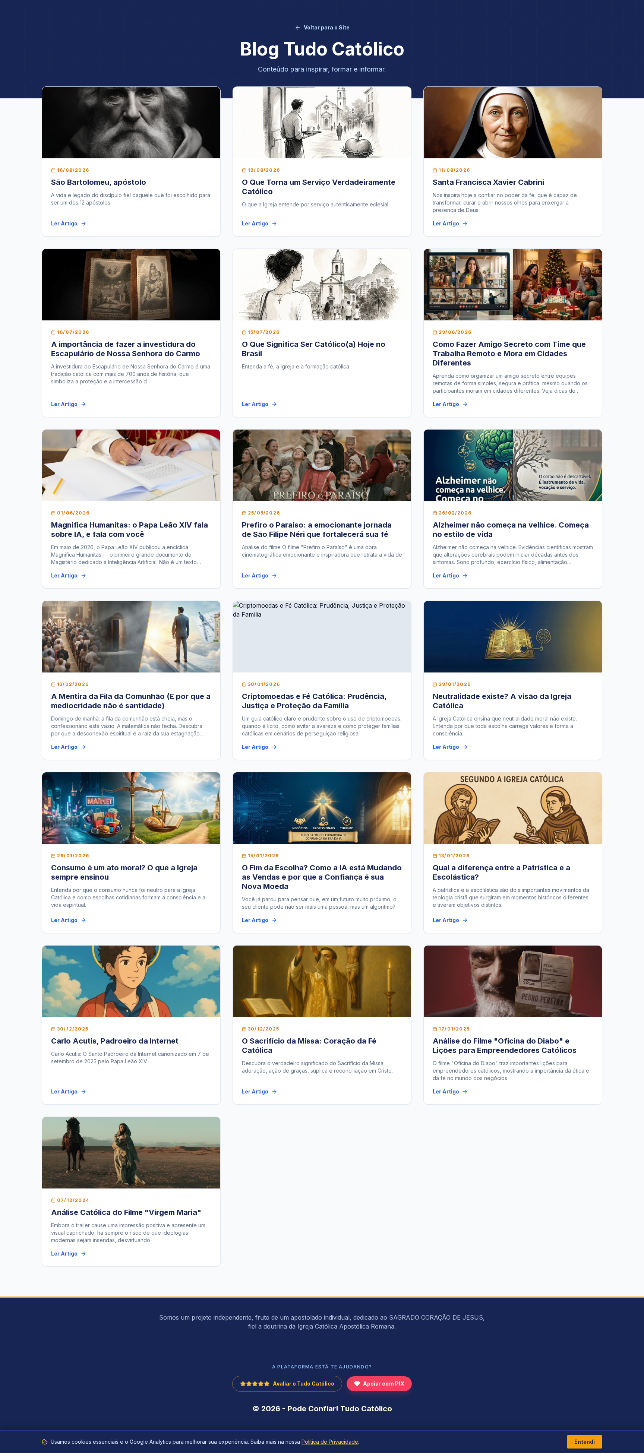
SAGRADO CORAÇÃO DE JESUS (436, 1317)
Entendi (584, 1441)
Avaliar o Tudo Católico (303, 1383)
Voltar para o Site (327, 27)
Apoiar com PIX (383, 1383)
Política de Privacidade (330, 1441)
